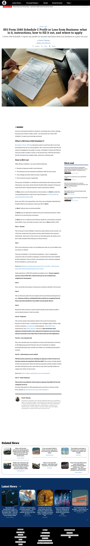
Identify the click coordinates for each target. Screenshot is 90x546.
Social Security (57, 3)
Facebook (37, 46)
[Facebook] (33, 46)
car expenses (31, 326)
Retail (46, 3)
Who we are (45, 538)
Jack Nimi (73, 179)
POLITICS (20, 535)
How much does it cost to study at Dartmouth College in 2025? (75, 198)
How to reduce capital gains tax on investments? (35, 373)
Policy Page (70, 533)
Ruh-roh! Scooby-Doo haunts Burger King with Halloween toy (75, 191)
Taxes (69, 3)
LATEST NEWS (20, 532)
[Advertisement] (45, 15)
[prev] (84, 7)
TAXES (20, 539)
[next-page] (87, 520)
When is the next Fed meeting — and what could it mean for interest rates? (49, 464)
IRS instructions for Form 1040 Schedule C (35, 389)
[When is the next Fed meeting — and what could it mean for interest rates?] (36, 465)
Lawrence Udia (74, 173)
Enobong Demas (49, 455)
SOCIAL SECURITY (20, 542)
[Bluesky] (50, 46)
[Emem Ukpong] (17, 403)
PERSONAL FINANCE (20, 537)
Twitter (45, 46)
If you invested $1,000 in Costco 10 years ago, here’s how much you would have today (49, 451)
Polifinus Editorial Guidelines (45, 543)
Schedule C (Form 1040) (23, 145)
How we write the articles (45, 540)
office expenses (31, 328)
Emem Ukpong (44, 40)
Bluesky (53, 46)
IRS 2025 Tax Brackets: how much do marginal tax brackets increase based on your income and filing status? (76, 184)
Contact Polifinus (45, 536)
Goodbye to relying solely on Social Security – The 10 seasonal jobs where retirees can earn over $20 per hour (27, 511)
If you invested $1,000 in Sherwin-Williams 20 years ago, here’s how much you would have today (62, 511)
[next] (86, 7)
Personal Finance (32, 3)
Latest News (17, 3)
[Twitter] (42, 46)
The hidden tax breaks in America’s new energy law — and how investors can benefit (78, 451)
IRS (46, 26)
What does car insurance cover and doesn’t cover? (75, 177)
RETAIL (20, 544)
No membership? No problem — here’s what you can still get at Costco (80, 509)
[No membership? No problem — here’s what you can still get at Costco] (80, 498)
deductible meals (50, 326)
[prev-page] (3, 520)
